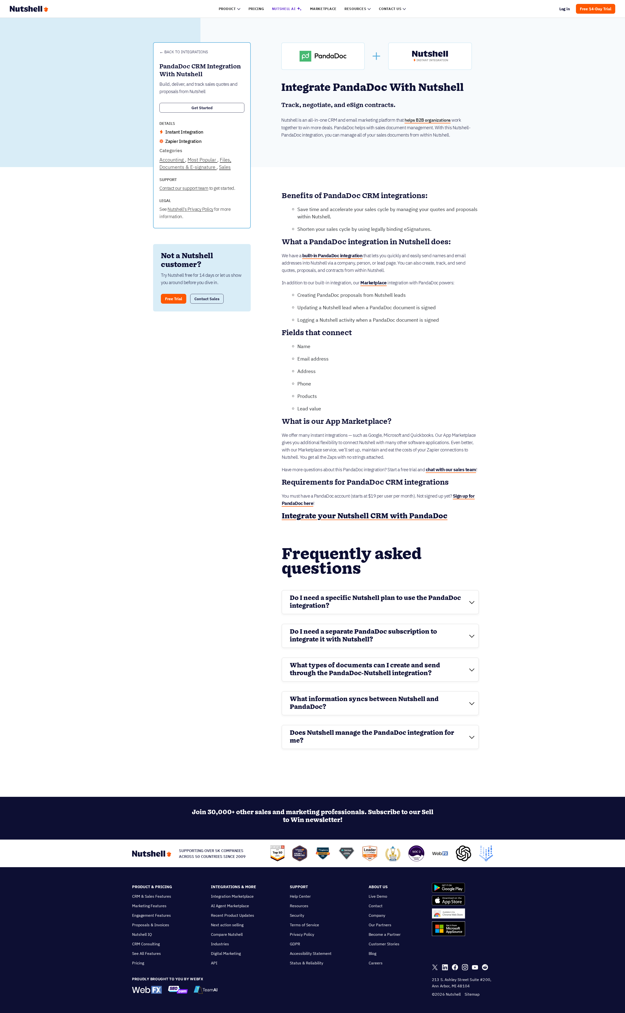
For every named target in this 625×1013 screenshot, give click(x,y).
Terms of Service (304, 924)
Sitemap (472, 994)
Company (377, 915)
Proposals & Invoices (150, 924)
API (214, 962)
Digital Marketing (226, 953)
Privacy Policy (302, 934)
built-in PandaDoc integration (332, 255)
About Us (378, 886)
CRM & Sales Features (151, 896)
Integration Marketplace (232, 896)
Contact (376, 905)
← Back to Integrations (183, 51)
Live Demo (378, 896)
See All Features (146, 953)
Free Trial (173, 298)
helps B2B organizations (428, 120)
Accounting (172, 159)
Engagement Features (151, 915)
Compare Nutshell (227, 934)
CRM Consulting (146, 943)
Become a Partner (385, 934)
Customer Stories (384, 943)
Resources (299, 905)
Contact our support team (183, 188)
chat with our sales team (451, 469)
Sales (225, 167)
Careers (376, 962)
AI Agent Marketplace (230, 905)
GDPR (295, 943)
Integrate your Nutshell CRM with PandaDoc (365, 516)
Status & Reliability (306, 962)
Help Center (300, 896)
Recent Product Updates (232, 915)
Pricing (138, 962)
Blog (372, 953)
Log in (564, 8)
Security (297, 915)
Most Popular (202, 159)
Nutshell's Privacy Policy (190, 209)
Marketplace (373, 283)
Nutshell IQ (142, 934)
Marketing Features (149, 905)
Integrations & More (233, 886)
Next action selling (227, 924)
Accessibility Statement (311, 953)
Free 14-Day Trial (595, 8)
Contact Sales (206, 298)
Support (299, 886)
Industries (220, 943)
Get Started (202, 107)
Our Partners (380, 924)
